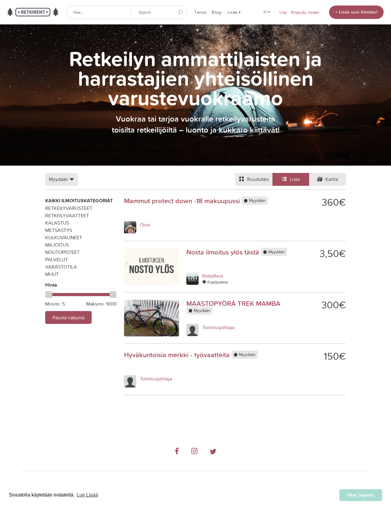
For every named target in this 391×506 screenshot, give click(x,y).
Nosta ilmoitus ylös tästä (223, 252)
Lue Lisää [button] (87, 494)
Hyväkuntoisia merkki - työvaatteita (178, 355)
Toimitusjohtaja (218, 327)
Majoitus (57, 244)
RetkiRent (212, 276)
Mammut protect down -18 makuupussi (183, 201)
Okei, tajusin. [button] (361, 495)
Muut (52, 274)
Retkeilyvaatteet (67, 215)
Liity (283, 12)
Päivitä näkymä (68, 317)
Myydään (257, 201)
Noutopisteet (62, 252)
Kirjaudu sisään (305, 12)
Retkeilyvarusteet (68, 208)
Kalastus (57, 222)
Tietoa (200, 12)
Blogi (216, 12)
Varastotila (61, 266)
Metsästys (58, 230)
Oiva (145, 224)
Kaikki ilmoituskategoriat (79, 200)
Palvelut (56, 259)
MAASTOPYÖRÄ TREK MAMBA (233, 303)
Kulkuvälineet (63, 237)
